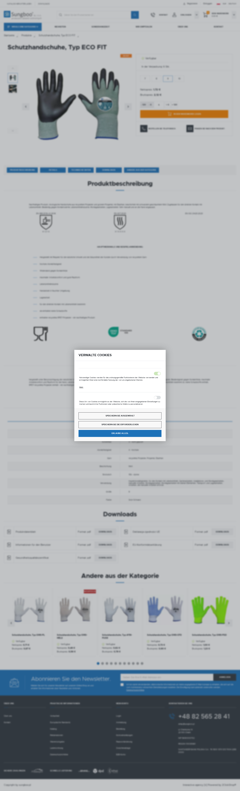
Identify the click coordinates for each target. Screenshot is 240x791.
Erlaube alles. (120, 433)
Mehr (81, 387)
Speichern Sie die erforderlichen (120, 424)
